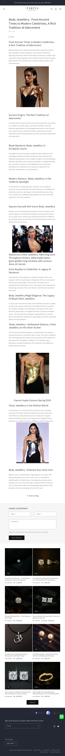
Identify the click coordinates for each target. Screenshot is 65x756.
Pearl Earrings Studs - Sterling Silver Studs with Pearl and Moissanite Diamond (45, 655)
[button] (4, 9)
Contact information (55, 752)
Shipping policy (44, 752)
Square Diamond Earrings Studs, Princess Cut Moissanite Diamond (46, 617)
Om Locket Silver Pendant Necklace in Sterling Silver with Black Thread (16, 655)
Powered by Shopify (27, 750)
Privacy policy (46, 750)
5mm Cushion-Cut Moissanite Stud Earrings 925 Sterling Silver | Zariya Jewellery (18, 693)
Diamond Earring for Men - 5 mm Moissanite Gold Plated (18, 617)
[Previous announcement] (3, 3)
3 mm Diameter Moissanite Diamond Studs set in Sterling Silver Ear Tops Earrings (45, 579)
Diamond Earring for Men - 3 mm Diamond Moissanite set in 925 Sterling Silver (17, 579)
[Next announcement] (61, 3)
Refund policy (37, 750)
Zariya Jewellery (17, 750)
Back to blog (34, 496)
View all (32, 702)
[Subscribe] (38, 726)
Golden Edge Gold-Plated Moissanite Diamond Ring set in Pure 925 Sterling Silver (46, 693)
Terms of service (56, 750)
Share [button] (12, 37)
